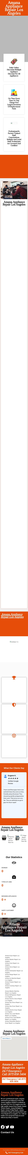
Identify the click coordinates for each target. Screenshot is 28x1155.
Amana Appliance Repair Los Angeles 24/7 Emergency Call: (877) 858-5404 (14, 1069)
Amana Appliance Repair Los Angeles (12, 616)
